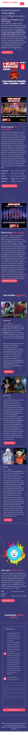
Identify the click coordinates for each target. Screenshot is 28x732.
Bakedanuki (9, 371)
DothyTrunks (9, 443)
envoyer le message (14, 710)
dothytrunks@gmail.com (13, 679)
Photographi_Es (8, 600)
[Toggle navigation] (22, 3)
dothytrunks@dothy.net (12, 677)
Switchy (8, 520)
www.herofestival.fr (9, 186)
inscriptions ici (7, 52)
